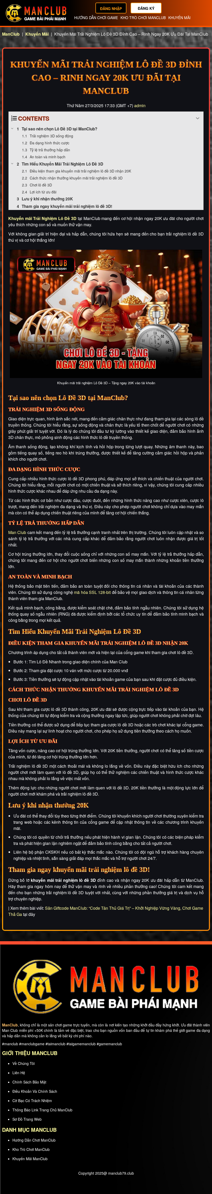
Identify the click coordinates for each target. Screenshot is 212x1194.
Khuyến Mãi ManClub (30, 1158)
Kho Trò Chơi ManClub (143, 17)
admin (140, 105)
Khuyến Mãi (179, 17)
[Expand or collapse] (197, 118)
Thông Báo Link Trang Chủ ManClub (42, 1109)
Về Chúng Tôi (23, 1063)
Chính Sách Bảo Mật (29, 1082)
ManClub (11, 34)
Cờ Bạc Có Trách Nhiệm (32, 1100)
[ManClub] (36, 12)
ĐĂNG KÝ (146, 8)
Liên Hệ (18, 1072)
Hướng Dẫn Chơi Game (96, 17)
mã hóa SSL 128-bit (92, 592)
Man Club (17, 532)
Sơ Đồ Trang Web (27, 1119)
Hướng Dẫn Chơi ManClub (34, 1140)
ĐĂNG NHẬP (111, 8)
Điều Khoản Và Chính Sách (34, 1091)
